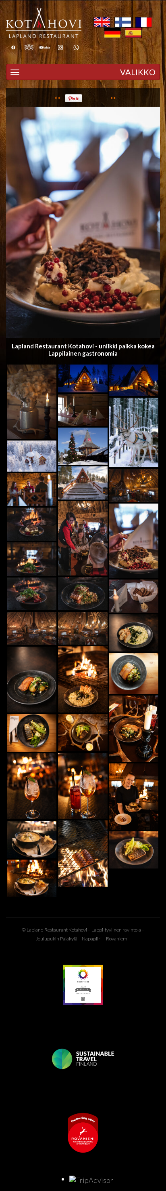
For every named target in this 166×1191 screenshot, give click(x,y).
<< (57, 98)
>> (113, 98)
